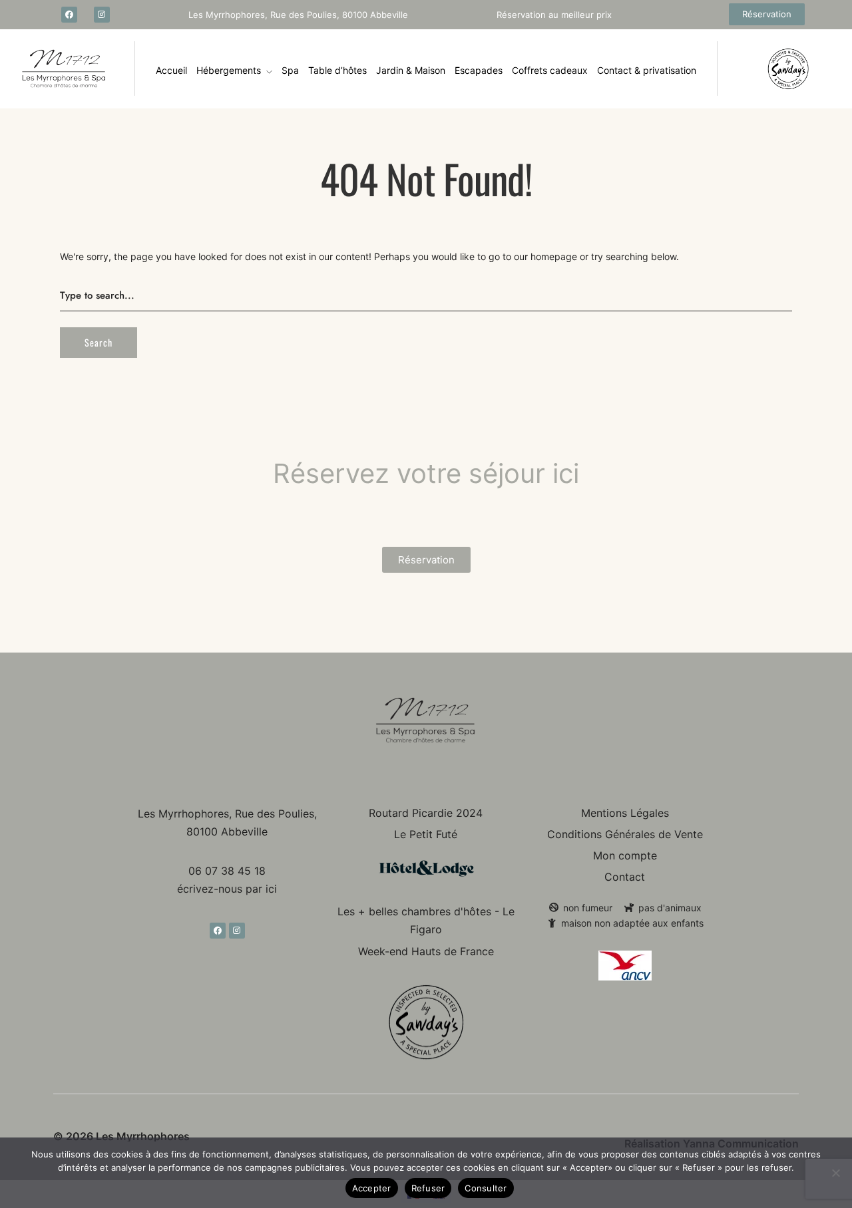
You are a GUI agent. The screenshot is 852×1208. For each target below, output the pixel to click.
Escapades (479, 70)
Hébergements (228, 70)
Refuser (428, 1188)
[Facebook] (69, 15)
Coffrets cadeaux (550, 70)
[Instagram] (102, 15)
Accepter (371, 1188)
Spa (290, 70)
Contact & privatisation (646, 70)
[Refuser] (835, 1172)
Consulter (486, 1188)
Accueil (171, 70)
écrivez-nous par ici (227, 888)
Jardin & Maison (410, 70)
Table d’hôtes (337, 70)
